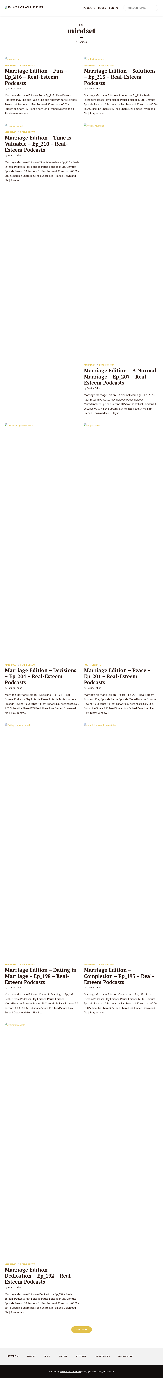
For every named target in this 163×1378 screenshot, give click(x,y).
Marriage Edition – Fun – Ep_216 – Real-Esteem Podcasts (36, 76)
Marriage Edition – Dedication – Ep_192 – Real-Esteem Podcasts (39, 1275)
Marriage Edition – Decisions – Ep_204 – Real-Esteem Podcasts (40, 676)
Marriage (10, 65)
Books (102, 7)
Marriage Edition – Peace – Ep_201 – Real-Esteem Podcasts (117, 676)
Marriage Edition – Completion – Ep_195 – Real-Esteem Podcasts (119, 976)
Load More (81, 1329)
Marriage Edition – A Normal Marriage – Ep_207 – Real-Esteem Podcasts (120, 376)
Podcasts (89, 7)
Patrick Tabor (15, 88)
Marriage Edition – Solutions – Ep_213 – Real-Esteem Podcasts (120, 76)
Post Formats (92, 664)
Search (155, 8)
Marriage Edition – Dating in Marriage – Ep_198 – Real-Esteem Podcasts (41, 976)
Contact (114, 7)
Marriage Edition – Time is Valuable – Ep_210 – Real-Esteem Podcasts (38, 143)
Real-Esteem (27, 65)
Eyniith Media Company (70, 1371)
